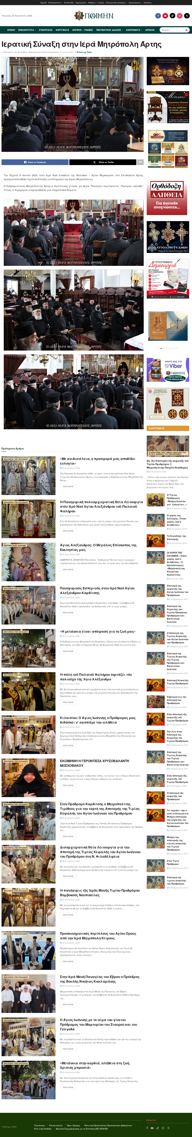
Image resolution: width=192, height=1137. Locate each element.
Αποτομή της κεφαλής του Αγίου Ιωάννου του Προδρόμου (177, 590)
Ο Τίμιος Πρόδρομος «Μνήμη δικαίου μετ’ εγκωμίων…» (177, 499)
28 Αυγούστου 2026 (178, 508)
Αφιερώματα (134, 2)
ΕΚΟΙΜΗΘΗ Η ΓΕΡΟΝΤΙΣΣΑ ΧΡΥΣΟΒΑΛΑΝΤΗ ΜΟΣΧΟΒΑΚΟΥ (94, 763)
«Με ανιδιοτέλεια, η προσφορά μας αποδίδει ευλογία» (97, 461)
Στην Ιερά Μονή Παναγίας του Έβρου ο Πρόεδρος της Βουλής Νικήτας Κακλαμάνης (100, 979)
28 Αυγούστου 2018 (178, 707)
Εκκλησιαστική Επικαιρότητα (44, 52)
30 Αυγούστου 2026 (71, 468)
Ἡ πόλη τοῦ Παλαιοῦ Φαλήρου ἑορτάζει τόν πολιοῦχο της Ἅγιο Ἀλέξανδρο (96, 676)
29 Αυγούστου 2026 (71, 726)
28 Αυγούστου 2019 (178, 528)
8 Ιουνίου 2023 (66, 52)
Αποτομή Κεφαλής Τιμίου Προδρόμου (178, 682)
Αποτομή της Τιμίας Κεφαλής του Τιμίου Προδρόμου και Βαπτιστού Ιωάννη (177, 758)
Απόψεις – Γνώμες (96, 2)
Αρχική (43, 2)
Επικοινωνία (55, 1125)
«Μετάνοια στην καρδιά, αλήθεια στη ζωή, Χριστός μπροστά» (95, 1065)
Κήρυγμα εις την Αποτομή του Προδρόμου (176, 700)
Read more (68, 486)
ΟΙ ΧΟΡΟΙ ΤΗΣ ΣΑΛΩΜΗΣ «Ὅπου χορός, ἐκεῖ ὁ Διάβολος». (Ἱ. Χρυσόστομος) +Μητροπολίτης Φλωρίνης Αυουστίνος (177, 563)
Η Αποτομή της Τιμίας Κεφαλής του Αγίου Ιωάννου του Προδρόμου (167, 453)
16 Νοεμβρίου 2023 (178, 724)
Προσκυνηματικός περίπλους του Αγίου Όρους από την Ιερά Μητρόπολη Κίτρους (98, 935)
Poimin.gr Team (84, 52)
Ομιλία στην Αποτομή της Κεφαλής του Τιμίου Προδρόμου (177, 736)
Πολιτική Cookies (42, 1128)
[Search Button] (187, 30)
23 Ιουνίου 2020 (176, 578)
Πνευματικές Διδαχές (115, 2)
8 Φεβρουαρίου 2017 (178, 599)
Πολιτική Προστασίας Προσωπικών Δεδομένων (108, 1125)
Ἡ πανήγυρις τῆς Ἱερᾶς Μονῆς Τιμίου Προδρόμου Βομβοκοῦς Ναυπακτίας (100, 892)
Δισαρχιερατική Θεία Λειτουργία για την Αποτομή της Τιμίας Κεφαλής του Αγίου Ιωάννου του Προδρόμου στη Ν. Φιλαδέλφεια (100, 852)
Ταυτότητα (39, 1125)
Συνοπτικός (69, 2)
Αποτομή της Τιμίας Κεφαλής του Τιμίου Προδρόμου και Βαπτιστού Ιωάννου (177, 661)
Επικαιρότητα (54, 2)
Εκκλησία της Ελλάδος (15, 52)
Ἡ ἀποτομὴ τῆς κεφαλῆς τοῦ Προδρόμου (175, 796)
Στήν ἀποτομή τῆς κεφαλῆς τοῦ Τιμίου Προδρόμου (177, 717)
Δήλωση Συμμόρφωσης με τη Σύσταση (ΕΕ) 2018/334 (82, 1128)
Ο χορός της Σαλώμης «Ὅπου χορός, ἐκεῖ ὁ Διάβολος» (176, 520)
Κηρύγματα (81, 2)
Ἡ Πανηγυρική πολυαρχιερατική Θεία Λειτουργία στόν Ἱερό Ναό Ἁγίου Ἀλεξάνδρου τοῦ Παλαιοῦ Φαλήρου (101, 506)
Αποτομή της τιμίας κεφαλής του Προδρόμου (176, 880)
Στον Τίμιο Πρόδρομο (173, 862)
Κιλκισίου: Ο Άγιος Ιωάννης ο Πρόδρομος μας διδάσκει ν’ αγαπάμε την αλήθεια (98, 720)
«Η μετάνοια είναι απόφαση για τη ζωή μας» (97, 631)
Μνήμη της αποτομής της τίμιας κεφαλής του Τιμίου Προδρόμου (176, 843)
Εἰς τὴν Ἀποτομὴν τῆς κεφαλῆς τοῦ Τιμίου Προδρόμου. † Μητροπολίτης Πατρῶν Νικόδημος (167, 464)
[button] (158, 348)
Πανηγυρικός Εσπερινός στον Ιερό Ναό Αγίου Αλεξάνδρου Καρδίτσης (97, 590)
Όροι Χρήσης (73, 1125)
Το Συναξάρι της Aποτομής (176, 537)
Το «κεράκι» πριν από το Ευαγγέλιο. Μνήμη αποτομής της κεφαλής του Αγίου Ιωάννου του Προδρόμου (178, 818)
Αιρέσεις (148, 2)
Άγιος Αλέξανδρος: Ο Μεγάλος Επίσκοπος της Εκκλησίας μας (98, 547)
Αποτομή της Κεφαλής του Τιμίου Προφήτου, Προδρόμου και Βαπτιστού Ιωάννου (177, 613)
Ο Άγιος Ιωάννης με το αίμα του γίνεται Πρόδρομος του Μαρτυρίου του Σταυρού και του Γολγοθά (98, 1024)
